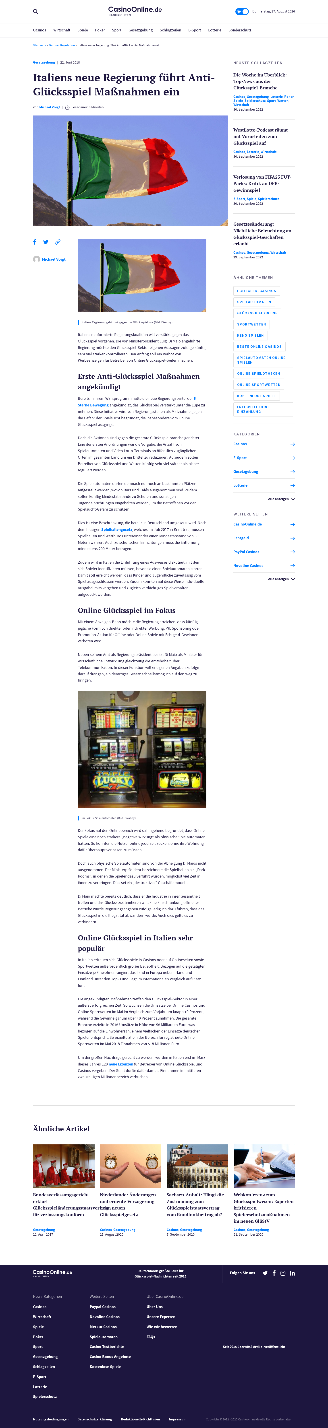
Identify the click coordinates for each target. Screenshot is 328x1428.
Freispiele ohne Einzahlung (253, 409)
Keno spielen (250, 336)
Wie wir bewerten (162, 1326)
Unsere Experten (161, 1316)
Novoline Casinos (248, 565)
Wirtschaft (61, 30)
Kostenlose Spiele (256, 396)
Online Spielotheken (258, 374)
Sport (116, 30)
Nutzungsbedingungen (51, 1419)
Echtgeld (241, 538)
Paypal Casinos (103, 1306)
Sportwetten (251, 324)
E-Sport (194, 30)
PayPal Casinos (246, 551)
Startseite (39, 45)
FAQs (151, 1336)
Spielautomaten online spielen (261, 360)
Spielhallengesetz (116, 529)
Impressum (178, 1419)
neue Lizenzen (121, 1064)
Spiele (82, 30)
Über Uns (155, 1306)
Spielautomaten (254, 302)
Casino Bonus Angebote (110, 1356)
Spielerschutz (239, 30)
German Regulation (62, 45)
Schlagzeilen (170, 30)
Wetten (283, 100)
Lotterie (214, 30)
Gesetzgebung (141, 30)
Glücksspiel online (257, 313)
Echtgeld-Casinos (256, 291)
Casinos (39, 30)
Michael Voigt (49, 107)
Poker (100, 30)
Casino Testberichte (107, 1346)
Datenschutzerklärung (94, 1419)
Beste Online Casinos (259, 347)
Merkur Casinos (103, 1326)
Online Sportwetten (258, 385)
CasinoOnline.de (247, 524)
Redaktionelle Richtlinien (140, 1419)
